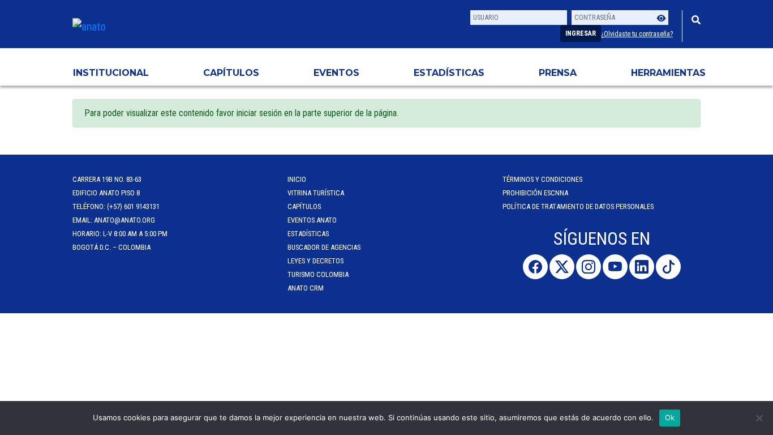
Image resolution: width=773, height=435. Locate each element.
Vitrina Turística (315, 193)
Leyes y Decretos (315, 261)
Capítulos (231, 72)
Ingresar (580, 33)
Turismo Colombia (318, 274)
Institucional (111, 72)
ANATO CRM (305, 288)
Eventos (336, 72)
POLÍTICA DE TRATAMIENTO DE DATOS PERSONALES (578, 206)
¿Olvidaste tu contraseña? (637, 34)
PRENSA (558, 72)
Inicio (296, 179)
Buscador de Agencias (323, 247)
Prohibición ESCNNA (535, 193)
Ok (670, 417)
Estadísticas (449, 72)
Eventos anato (312, 220)
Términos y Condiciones (542, 179)
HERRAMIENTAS (668, 72)
